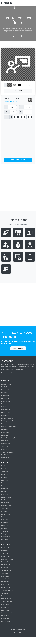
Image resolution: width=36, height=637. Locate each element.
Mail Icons (4, 517)
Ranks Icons (4, 435)
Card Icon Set (5, 607)
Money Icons (5, 474)
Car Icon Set (4, 593)
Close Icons (4, 531)
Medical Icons (5, 415)
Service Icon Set (6, 570)
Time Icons (4, 508)
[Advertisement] (18, 138)
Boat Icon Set (5, 618)
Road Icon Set (5, 604)
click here (26, 79)
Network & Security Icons (8, 426)
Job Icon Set (5, 553)
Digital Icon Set (5, 567)
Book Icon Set (5, 610)
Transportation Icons (7, 452)
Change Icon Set (6, 598)
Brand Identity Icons (7, 390)
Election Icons (5, 398)
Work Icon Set (5, 562)
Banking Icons (5, 387)
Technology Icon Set (7, 590)
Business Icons (5, 536)
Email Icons (4, 500)
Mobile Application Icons (8, 421)
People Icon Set (5, 548)
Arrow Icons (4, 471)
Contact (13, 629)
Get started (18, 348)
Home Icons (4, 483)
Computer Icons (6, 505)
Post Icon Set (5, 550)
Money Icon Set (5, 587)
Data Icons (4, 392)
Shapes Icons (5, 440)
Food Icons (4, 404)
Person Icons (5, 503)
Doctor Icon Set (5, 584)
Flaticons (6, 3)
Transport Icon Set (6, 601)
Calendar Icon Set (6, 613)
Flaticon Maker (18, 632)
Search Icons (5, 494)
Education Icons (6, 395)
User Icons (4, 477)
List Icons (4, 486)
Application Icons (6, 384)
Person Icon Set (6, 621)
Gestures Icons (5, 409)
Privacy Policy (21, 629)
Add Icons (4, 528)
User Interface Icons (7, 455)
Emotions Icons (5, 401)
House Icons (4, 522)
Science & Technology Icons (9, 438)
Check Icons (4, 488)
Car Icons (4, 511)
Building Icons (5, 534)
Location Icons (5, 514)
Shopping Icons (5, 443)
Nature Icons (5, 424)
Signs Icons (4, 446)
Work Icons (4, 519)
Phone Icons (4, 469)
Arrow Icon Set (5, 576)
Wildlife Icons (5, 457)
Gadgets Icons (5, 407)
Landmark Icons (6, 412)
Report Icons (5, 525)
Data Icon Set (5, 615)
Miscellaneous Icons (7, 418)
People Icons (5, 432)
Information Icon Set (7, 559)
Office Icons (4, 429)
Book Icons (4, 480)
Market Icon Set (6, 596)
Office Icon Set (5, 565)
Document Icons (6, 497)
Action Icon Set (5, 579)
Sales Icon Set (5, 556)
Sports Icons (5, 449)
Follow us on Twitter (7, 373)
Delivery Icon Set (6, 581)
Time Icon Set (5, 573)
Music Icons (4, 539)
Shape (6, 117)
